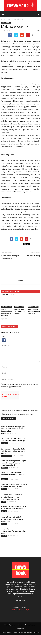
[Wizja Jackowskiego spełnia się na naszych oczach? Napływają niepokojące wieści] (34, 463)
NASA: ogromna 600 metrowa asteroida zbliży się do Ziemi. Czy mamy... (13, 475)
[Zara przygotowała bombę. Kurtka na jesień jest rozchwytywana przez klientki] (34, 452)
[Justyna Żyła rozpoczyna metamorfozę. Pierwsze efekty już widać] (34, 531)
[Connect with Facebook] (4, 341)
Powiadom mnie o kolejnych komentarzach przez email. (21, 410)
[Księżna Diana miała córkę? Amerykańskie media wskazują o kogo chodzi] (34, 520)
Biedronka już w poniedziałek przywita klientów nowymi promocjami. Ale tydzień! (11, 497)
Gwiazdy (4, 489)
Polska (4, 501)
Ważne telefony (19, 306)
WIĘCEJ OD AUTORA (9, 294)
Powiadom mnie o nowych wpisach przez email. (18, 414)
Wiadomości (20, 600)
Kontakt (20, 625)
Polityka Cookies (30, 625)
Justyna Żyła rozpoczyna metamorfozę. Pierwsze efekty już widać (13, 531)
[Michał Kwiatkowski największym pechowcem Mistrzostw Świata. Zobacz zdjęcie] (34, 429)
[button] (38, 14)
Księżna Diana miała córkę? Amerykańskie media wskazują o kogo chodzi (12, 519)
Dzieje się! (5, 443)
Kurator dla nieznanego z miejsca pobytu (10, 257)
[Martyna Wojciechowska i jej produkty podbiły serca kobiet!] (7, 303)
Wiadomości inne (6, 22)
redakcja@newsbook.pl (20, 610)
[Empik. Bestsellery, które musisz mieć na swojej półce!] (34, 303)
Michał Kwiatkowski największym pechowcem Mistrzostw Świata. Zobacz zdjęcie (13, 429)
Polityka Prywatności (10, 625)
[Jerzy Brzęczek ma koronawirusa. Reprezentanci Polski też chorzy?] (34, 441)
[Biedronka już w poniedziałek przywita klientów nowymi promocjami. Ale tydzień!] (34, 497)
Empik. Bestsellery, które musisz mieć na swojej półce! (34, 311)
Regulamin (20, 629)
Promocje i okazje (7, 456)
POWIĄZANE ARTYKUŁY (10, 291)
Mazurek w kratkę (33, 256)
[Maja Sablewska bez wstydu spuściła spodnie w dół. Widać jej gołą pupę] (34, 487)
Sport (3, 433)
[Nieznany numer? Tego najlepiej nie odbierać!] (20, 303)
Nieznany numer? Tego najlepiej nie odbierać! (19, 311)
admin (20, 280)
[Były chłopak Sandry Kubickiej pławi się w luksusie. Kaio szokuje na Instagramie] (34, 509)
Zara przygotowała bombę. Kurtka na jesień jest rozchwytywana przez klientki (13, 451)
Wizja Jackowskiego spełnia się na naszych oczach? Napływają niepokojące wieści (13, 463)
